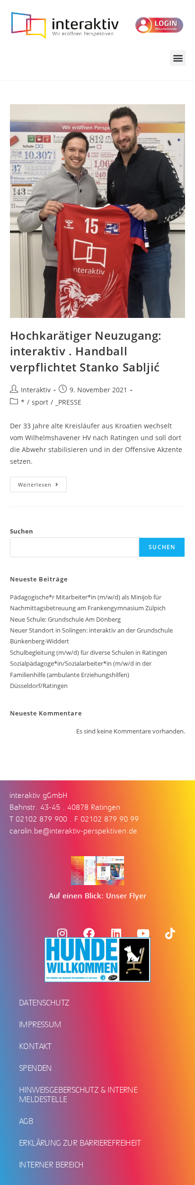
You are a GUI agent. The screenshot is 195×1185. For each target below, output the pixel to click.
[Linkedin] (116, 933)
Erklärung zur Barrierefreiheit (80, 1143)
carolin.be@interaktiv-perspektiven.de (73, 831)
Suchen (21, 531)
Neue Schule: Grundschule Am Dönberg (65, 619)
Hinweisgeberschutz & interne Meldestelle (78, 1094)
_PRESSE (68, 402)
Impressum (40, 1024)
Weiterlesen (42, 482)
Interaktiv (36, 389)
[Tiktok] (170, 933)
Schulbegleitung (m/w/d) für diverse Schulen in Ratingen (88, 652)
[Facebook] (89, 933)
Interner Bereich (51, 1164)
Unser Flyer (126, 896)
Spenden (35, 1068)
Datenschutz (44, 1002)
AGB (26, 1121)
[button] (178, 58)
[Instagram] (62, 933)
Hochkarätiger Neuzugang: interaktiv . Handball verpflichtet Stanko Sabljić (86, 351)
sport (40, 402)
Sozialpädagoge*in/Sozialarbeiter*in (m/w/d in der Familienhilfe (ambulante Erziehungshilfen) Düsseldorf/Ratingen (80, 674)
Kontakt (35, 1046)
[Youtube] (143, 933)
